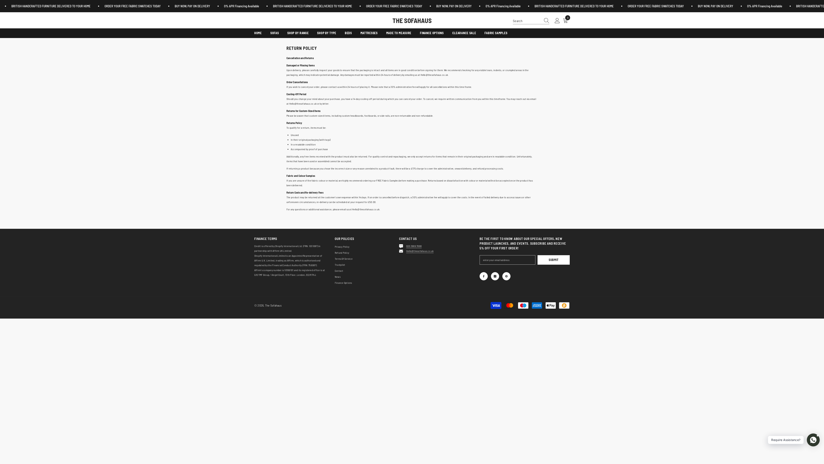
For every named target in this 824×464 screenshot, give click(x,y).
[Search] (531, 21)
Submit (554, 260)
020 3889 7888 (414, 245)
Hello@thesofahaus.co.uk (420, 250)
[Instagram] (495, 276)
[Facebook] (484, 276)
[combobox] (527, 21)
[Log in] (557, 20)
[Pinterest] (506, 276)
